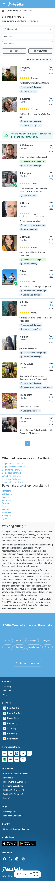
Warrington (7, 494)
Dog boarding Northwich (13, 463)
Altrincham (6, 512)
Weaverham (7, 500)
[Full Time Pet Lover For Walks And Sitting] (27, 112)
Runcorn (5, 497)
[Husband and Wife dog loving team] (27, 282)
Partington (6, 515)
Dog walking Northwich (12, 470)
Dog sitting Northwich (11, 473)
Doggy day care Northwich (13, 467)
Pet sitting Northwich (11, 479)
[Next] (33, 443)
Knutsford (6, 491)
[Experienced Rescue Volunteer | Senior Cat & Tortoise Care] (27, 184)
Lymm (4, 518)
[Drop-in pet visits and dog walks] (27, 155)
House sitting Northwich (13, 482)
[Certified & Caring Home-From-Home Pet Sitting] (27, 316)
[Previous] (21, 443)
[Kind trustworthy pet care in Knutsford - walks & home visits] (27, 375)
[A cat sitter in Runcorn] (27, 402)
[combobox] (27, 29)
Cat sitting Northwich (11, 476)
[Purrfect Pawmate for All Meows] (27, 79)
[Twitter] (10, 858)
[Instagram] (16, 858)
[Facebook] (4, 858)
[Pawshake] (16, 4)
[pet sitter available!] (27, 346)
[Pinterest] (23, 858)
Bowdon (5, 503)
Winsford (6, 509)
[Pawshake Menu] (4, 4)
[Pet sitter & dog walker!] (27, 216)
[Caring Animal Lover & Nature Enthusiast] (27, 250)
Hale (4, 506)
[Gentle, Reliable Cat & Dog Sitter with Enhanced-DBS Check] (27, 426)
